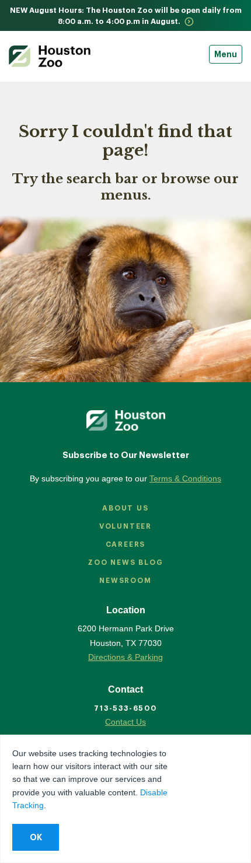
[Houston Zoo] (49, 56)
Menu (225, 54)
